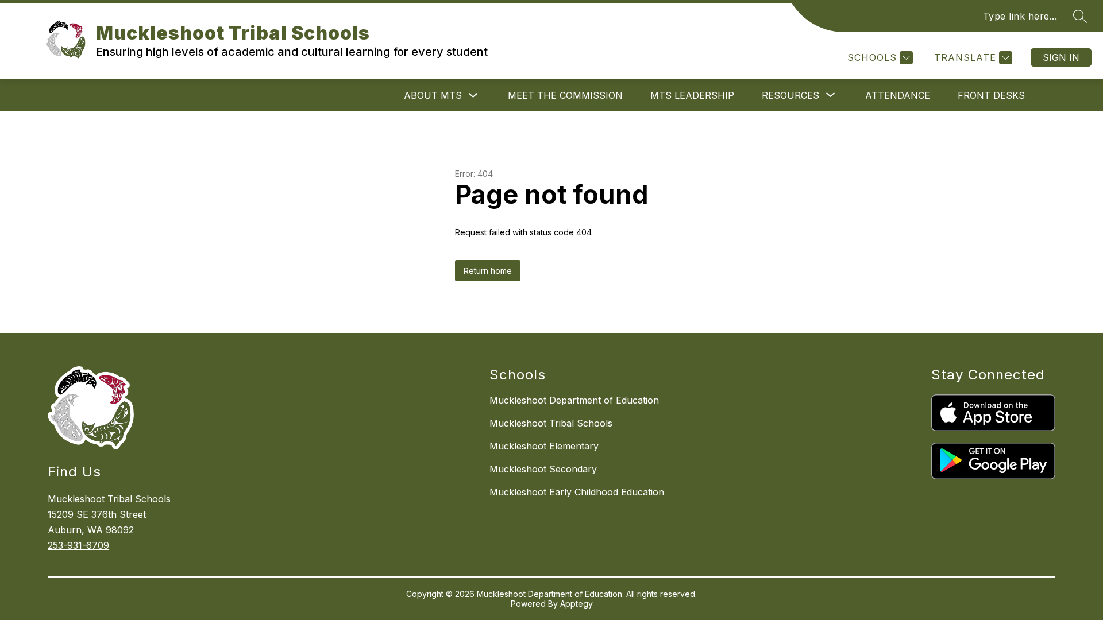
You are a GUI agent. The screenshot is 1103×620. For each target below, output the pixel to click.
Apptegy (576, 604)
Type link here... (1020, 16)
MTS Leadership (692, 95)
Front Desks (991, 95)
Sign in (1061, 57)
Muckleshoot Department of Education (574, 400)
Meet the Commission (565, 95)
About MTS (433, 95)
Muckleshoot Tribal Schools (550, 423)
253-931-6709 (78, 545)
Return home (488, 271)
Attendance (897, 95)
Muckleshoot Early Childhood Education (576, 492)
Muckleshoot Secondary (543, 469)
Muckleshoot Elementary (544, 446)
